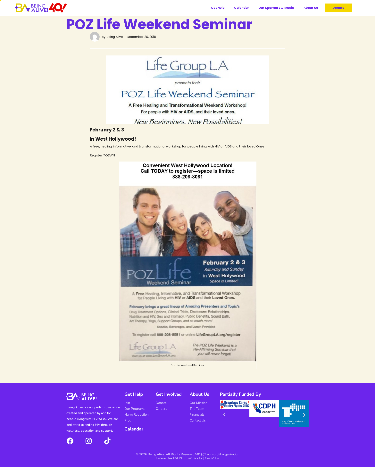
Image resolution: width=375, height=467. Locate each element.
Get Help (218, 7)
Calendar (241, 7)
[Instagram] (88, 441)
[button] (224, 414)
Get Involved (169, 394)
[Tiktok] (107, 441)
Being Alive (114, 37)
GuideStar (212, 458)
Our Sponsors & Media (276, 7)
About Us (311, 7)
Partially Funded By (240, 394)
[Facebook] (69, 441)
